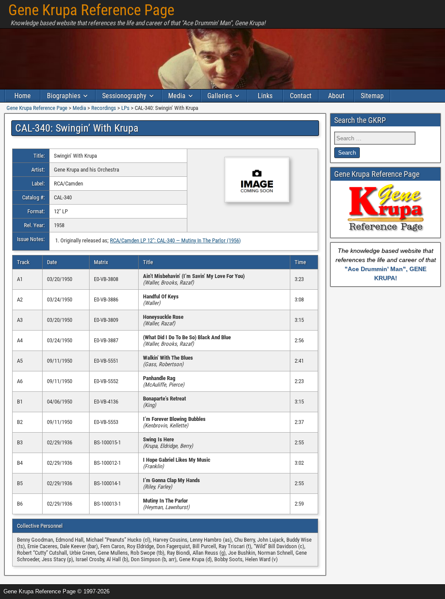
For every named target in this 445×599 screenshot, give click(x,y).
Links (265, 96)
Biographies (63, 96)
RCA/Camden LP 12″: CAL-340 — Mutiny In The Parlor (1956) (175, 240)
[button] (253, 180)
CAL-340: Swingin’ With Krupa (77, 128)
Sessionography (124, 96)
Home (22, 96)
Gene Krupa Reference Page (91, 10)
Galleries (219, 96)
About (336, 96)
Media (177, 96)
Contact (301, 96)
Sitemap (372, 96)
